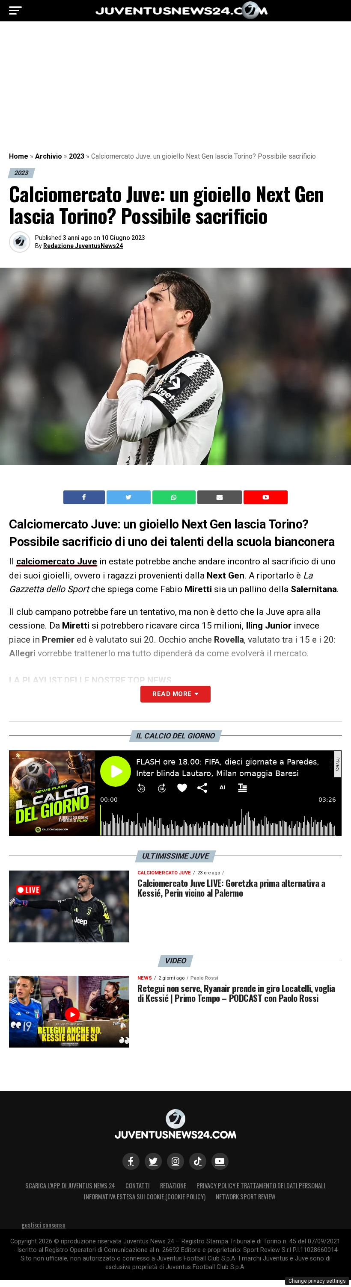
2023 (76, 156)
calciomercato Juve (56, 561)
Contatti (137, 1185)
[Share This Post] (175, 497)
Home (18, 156)
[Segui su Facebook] (131, 1161)
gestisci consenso (43, 1224)
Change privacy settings (317, 1281)
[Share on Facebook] (85, 497)
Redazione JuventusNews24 (83, 245)
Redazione (173, 1185)
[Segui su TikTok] (197, 1161)
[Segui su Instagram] (175, 1161)
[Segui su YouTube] (220, 1161)
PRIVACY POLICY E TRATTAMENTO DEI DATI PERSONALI (260, 1185)
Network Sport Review (245, 1196)
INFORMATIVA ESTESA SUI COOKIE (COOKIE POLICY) (144, 1196)
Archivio (48, 156)
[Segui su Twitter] (153, 1161)
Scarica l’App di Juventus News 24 (70, 1185)
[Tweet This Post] (129, 497)
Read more (171, 694)
